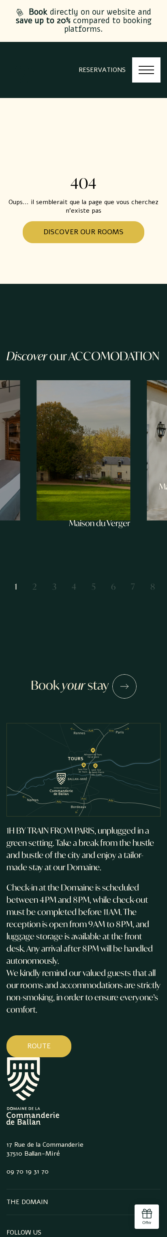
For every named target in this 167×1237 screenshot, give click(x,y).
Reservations (102, 69)
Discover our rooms (83, 232)
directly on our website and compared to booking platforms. (84, 21)
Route (39, 1046)
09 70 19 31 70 (27, 1171)
